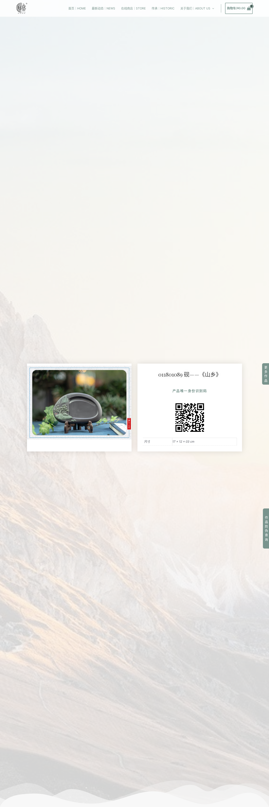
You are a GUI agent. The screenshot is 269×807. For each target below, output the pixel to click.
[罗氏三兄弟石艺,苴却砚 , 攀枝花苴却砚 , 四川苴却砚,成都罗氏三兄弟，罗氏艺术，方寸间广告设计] (21, 8)
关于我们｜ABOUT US (195, 8)
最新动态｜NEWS (103, 8)
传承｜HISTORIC (163, 8)
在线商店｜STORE (133, 8)
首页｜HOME (77, 8)
